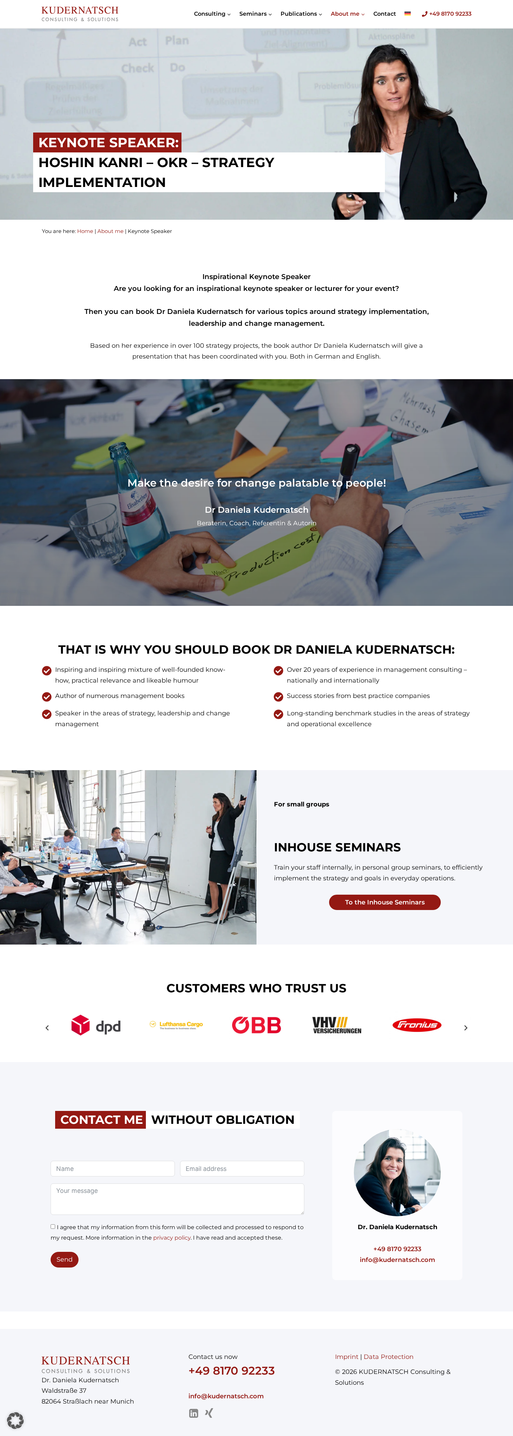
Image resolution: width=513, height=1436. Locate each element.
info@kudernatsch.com (397, 1260)
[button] (96, 1025)
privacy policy (172, 1237)
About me (110, 231)
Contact (384, 13)
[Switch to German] (407, 14)
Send (65, 1259)
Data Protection (389, 1357)
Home (85, 231)
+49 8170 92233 (397, 1249)
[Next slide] (465, 1028)
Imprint (346, 1357)
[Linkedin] (193, 1413)
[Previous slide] (47, 1028)
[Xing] (209, 1413)
